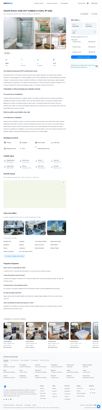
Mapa (8, 53)
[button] (87, 3)
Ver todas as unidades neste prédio (14, 256)
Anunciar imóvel (81, 3)
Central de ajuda (80, 396)
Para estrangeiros (24, 360)
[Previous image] (6, 331)
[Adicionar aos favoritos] (22, 324)
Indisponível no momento (84, 57)
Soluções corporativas (52, 3)
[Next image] (22, 331)
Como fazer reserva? (39, 3)
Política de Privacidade (9, 405)
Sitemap (34, 405)
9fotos (62, 46)
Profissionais (67, 393)
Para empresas (34, 360)
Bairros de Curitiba (44, 360)
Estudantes (67, 388)
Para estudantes (64, 3)
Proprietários (67, 399)
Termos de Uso (19, 405)
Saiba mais (85, 36)
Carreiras (54, 393)
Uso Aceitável (27, 405)
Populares (6, 360)
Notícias (54, 388)
